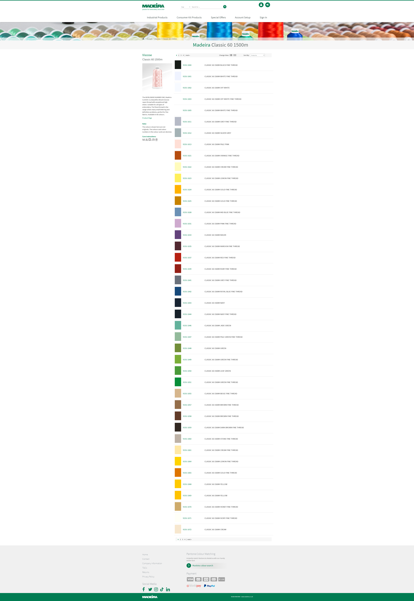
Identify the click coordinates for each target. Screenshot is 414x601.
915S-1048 (187, 348)
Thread (149, 39)
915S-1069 (187, 495)
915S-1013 (187, 144)
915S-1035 (187, 246)
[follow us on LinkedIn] (168, 589)
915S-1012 (187, 133)
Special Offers (218, 17)
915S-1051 (187, 382)
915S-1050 (187, 371)
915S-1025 (187, 201)
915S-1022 (187, 167)
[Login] (267, 4)
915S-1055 (187, 393)
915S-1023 (187, 178)
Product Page (147, 118)
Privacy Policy (148, 576)
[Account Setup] (261, 4)
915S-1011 (187, 121)
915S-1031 (187, 223)
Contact (145, 559)
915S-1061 (187, 450)
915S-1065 (187, 473)
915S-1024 (187, 189)
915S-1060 (187, 439)
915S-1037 (187, 257)
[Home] (153, 5)
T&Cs (144, 567)
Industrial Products (157, 17)
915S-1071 (187, 518)
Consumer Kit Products (189, 17)
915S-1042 (187, 291)
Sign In (263, 17)
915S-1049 (187, 359)
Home (145, 554)
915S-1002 (187, 87)
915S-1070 (187, 507)
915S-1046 (187, 325)
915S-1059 (187, 427)
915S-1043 (187, 303)
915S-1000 (187, 65)
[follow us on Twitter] (150, 589)
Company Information (152, 563)
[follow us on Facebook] (144, 589)
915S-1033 (187, 235)
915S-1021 (187, 155)
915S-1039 (187, 269)
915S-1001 (187, 76)
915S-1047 (187, 337)
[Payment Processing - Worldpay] (194, 586)
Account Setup (242, 17)
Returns (145, 572)
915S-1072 (187, 529)
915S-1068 (187, 484)
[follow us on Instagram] (156, 589)
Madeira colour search (202, 565)
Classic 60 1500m (169, 39)
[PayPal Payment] (209, 586)
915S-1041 (187, 280)
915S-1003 (187, 99)
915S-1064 (187, 461)
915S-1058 (187, 416)
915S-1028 (187, 212)
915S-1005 (187, 110)
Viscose (157, 39)
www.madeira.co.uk (247, 596)
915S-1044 (187, 314)
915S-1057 (187, 405)
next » (188, 55)
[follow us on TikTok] (162, 589)
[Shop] (143, 39)
